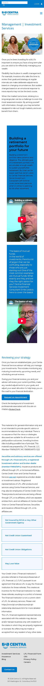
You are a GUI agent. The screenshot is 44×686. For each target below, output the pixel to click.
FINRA (13, 467)
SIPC (18, 467)
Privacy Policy (30, 659)
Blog (4, 659)
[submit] (3, 5)
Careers (27, 662)
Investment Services (11, 654)
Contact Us (9, 669)
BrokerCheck (14, 409)
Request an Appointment (15, 397)
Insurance (6, 656)
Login (36, 4)
